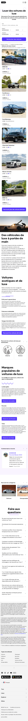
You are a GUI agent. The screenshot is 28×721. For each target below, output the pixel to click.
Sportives (17, 656)
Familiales (17, 658)
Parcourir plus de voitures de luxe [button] (14, 209)
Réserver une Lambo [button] (9, 401)
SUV (2, 660)
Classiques (17, 654)
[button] (24, 2)
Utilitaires (3, 656)
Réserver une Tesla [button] (8, 437)
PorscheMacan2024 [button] (15, 455)
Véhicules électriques (20, 662)
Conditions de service (15, 707)
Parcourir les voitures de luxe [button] (12, 333)
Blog (15, 672)
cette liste (23, 628)
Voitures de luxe (18, 660)
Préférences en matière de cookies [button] (9, 712)
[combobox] (14, 25)
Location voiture (4, 44)
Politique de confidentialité (7, 709)
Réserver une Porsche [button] (9, 418)
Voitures (3, 654)
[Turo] (3, 2)
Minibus (3, 658)
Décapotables (4, 662)
